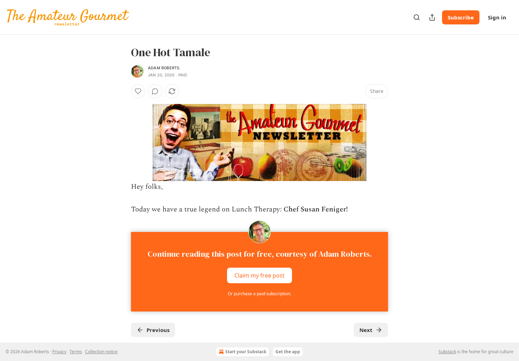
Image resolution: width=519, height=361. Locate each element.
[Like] (138, 91)
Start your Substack (245, 352)
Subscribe (461, 17)
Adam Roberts (163, 67)
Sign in (497, 17)
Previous (158, 329)
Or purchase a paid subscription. (259, 294)
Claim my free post (259, 275)
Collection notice (101, 352)
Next (365, 329)
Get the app (287, 352)
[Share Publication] (432, 17)
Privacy (59, 352)
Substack (447, 352)
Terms (76, 352)
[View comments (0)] (155, 91)
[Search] (417, 17)
